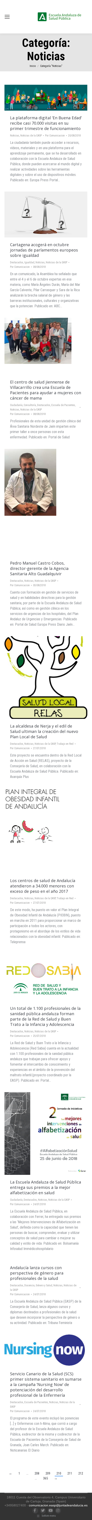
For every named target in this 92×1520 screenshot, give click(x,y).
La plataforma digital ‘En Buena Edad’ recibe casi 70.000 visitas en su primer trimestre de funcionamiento (46, 123)
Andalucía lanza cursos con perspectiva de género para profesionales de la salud (36, 1273)
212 (80, 1473)
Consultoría (30, 405)
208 (37, 1473)
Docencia (29, 1285)
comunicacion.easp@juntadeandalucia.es (58, 1505)
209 (48, 1473)
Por (55, 135)
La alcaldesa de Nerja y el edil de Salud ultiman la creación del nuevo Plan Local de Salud (44, 731)
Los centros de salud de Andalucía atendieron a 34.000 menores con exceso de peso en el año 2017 (42, 886)
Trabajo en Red (65, 743)
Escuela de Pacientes (63, 405)
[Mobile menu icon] (7, 16)
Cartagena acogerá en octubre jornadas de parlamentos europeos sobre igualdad (44, 250)
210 (58, 1473)
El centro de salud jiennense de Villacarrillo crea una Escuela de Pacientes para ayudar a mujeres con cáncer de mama (45, 390)
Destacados (16, 262)
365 (45, 1478)
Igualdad (29, 262)
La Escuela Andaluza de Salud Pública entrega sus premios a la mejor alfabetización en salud (45, 1187)
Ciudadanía (16, 405)
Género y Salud (44, 1285)
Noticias (14, 135)
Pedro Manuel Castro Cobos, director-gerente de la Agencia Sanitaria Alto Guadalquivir (39, 568)
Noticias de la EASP (31, 135)
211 (69, 1473)
